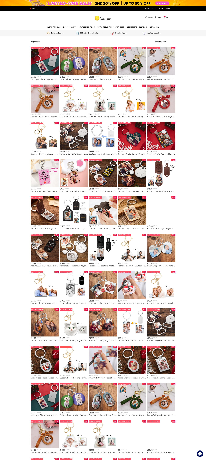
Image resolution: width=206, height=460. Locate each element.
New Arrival (154, 27)
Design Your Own (45, 82)
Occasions (143, 27)
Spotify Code (119, 27)
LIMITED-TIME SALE (53, 27)
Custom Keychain (105, 27)
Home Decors (131, 27)
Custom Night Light (87, 27)
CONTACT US (149, 8)
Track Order (165, 8)
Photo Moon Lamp (69, 27)
